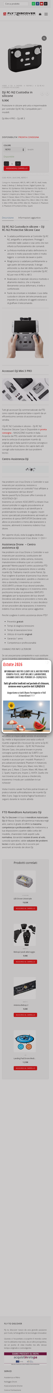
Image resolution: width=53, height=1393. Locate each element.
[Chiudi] (46, 662)
